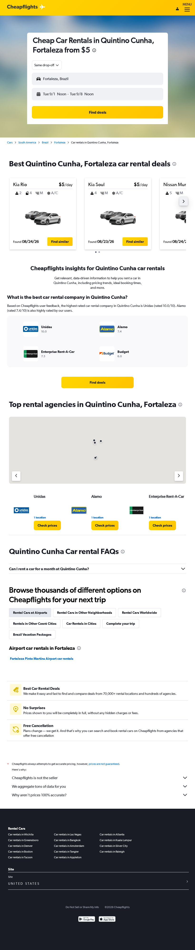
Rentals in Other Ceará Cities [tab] (34, 623)
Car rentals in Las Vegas (67, 834)
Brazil (45, 142)
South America (27, 142)
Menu (187, 4)
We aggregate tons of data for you (39, 786)
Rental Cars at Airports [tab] (30, 613)
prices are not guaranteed (104, 764)
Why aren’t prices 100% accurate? (39, 795)
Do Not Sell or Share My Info (82, 907)
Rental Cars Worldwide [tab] (139, 613)
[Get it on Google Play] (86, 919)
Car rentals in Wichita (21, 834)
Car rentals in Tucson (20, 857)
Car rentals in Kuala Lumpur (116, 840)
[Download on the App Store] (107, 919)
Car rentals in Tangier (66, 851)
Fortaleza (59, 142)
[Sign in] (177, 9)
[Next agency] (179, 476)
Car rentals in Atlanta (112, 834)
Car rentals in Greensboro (23, 840)
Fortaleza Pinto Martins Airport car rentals (41, 658)
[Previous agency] (16, 476)
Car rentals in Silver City (114, 846)
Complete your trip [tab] (120, 623)
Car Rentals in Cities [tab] (81, 623)
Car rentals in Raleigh (112, 851)
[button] (94, 51)
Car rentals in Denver (20, 846)
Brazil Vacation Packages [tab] (32, 634)
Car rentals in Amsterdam (69, 846)
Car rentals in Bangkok (67, 840)
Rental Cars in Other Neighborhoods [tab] (84, 613)
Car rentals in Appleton (67, 857)
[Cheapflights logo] (22, 7)
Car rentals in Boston (20, 851)
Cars (10, 142)
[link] (97, 382)
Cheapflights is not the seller (35, 778)
